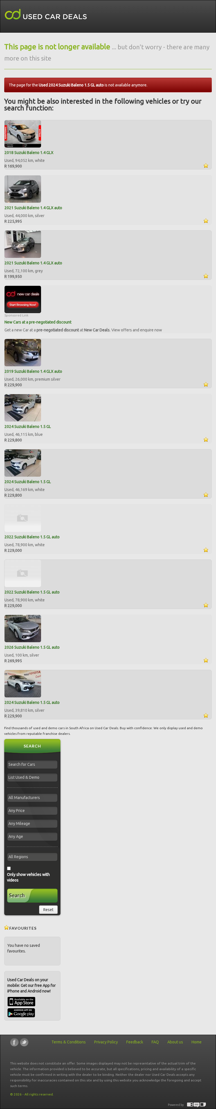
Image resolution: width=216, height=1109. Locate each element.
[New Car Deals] (22, 299)
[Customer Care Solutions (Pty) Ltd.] (196, 1105)
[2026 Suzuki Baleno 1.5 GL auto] (22, 628)
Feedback (134, 1042)
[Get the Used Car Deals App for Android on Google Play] (21, 1012)
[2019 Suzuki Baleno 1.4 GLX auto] (22, 352)
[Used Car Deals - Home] (45, 14)
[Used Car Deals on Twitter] (24, 1042)
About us (175, 1042)
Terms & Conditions (68, 1042)
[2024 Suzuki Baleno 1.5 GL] (22, 407)
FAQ (155, 1042)
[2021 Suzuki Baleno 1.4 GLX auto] (22, 188)
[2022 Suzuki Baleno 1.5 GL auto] (22, 518)
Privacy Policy (106, 1042)
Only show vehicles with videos (28, 877)
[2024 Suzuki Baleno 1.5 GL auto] (22, 683)
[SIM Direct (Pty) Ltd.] (203, 1105)
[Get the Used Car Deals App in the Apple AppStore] (21, 1005)
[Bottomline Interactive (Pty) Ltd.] (190, 1105)
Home (197, 1042)
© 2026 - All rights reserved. (32, 1094)
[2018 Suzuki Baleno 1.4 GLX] (22, 133)
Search (17, 895)
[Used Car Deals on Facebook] (14, 1042)
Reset (48, 909)
